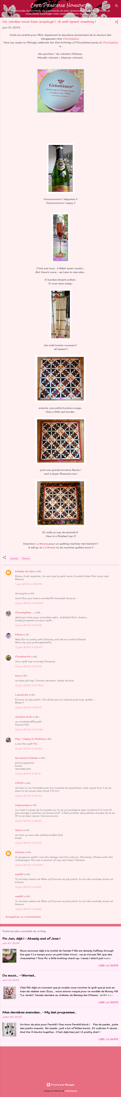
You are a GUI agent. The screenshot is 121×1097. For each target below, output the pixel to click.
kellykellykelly (71, 1091)
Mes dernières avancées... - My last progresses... (39, 1012)
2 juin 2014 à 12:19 (27, 773)
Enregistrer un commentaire (23, 916)
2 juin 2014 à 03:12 (28, 625)
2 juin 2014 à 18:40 (28, 795)
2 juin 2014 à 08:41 (28, 707)
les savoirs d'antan (26, 757)
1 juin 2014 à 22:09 (28, 584)
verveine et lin (23, 716)
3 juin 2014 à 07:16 (28, 842)
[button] (116, 22)
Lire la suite (108, 965)
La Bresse (42, 543)
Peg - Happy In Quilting (30, 738)
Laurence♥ (21, 694)
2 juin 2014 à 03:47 (28, 647)
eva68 (19, 874)
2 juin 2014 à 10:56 (28, 748)
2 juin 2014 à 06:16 (28, 666)
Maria (18, 634)
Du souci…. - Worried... (19, 975)
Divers (26, 558)
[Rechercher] (116, 6)
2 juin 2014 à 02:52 (29, 603)
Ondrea (19, 852)
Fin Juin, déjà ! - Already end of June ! (31, 938)
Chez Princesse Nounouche (60, 5)
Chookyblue (71, 38)
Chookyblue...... (24, 612)
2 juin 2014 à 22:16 (28, 820)
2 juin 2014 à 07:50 (29, 685)
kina (17, 675)
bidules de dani (24, 571)
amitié (14, 558)
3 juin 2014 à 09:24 (29, 864)
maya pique (22, 805)
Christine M (22, 656)
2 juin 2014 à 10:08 (28, 729)
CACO (19, 782)
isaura (19, 830)
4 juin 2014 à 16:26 (28, 886)
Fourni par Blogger (62, 1084)
